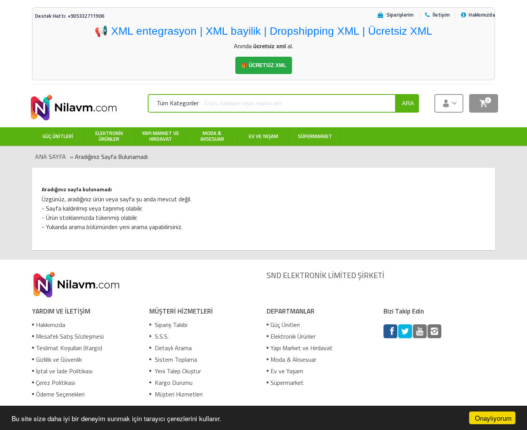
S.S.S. (161, 336)
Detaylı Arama (172, 347)
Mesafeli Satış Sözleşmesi (70, 336)
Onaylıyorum (493, 418)
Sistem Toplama (175, 359)
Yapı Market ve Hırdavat (301, 347)
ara (408, 103)
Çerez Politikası (55, 382)
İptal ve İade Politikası (64, 371)
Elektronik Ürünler (293, 336)
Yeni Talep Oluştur (177, 371)
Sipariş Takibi (170, 324)
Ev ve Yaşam (286, 371)
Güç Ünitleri (285, 324)
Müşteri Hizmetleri (178, 394)
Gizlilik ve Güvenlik (59, 359)
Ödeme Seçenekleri (60, 394)
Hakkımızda (50, 324)
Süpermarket (287, 382)
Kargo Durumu (173, 382)
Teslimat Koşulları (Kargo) (69, 347)
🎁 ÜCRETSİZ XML (263, 65)
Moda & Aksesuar (293, 359)
